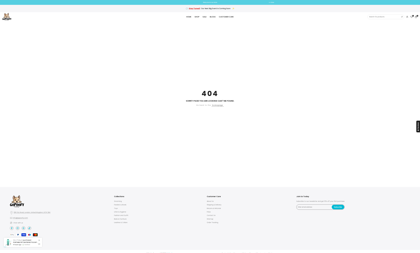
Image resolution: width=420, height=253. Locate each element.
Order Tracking (212, 222)
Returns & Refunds (214, 208)
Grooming (118, 201)
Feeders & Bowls (120, 205)
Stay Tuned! (194, 8)
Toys (116, 208)
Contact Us (211, 215)
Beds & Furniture (120, 219)
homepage (217, 105)
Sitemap (210, 219)
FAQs (209, 212)
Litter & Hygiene (120, 212)
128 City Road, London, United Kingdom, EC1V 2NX (32, 212)
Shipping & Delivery (214, 205)
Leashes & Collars (120, 222)
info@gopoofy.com (20, 218)
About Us (210, 201)
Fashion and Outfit (121, 215)
